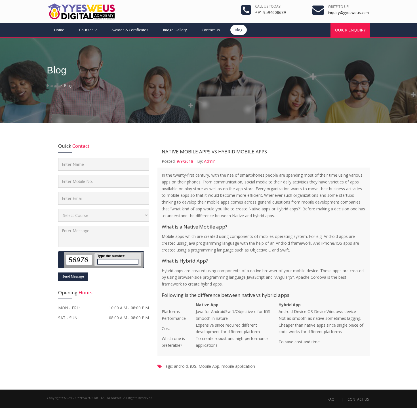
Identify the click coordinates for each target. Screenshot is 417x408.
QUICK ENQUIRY (350, 30)
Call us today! (268, 6)
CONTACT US (358, 399)
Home (59, 29)
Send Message (73, 276)
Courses (86, 29)
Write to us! (338, 6)
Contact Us (211, 29)
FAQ (331, 399)
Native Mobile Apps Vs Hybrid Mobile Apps (214, 151)
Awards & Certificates (129, 29)
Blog (238, 29)
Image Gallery (175, 29)
